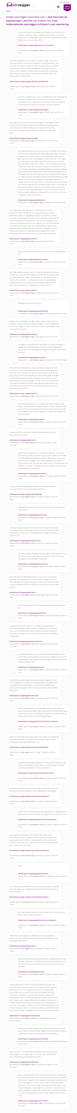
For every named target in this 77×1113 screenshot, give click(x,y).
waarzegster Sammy (37, 726)
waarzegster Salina (36, 50)
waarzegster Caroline (29, 644)
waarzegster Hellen (37, 476)
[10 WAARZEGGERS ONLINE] (61, 2)
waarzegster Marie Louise (39, 1041)
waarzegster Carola (37, 824)
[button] (58, 7)
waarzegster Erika (28, 497)
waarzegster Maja (36, 1103)
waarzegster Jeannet (29, 442)
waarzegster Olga (28, 141)
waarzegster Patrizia (37, 876)
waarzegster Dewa (28, 698)
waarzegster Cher (36, 566)
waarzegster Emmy (28, 801)
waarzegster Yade (36, 422)
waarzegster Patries (29, 86)
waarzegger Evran (28, 948)
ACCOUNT (67, 7)
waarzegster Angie (28, 855)
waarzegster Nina (36, 112)
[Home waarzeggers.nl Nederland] (18, 5)
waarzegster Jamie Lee (29, 1018)
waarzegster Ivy (27, 752)
